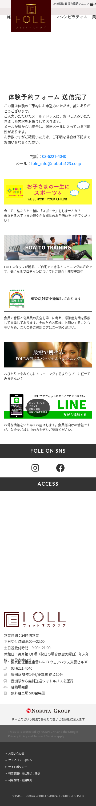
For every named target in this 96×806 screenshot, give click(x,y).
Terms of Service (45, 736)
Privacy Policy (17, 736)
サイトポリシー (17, 767)
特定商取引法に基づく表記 (24, 773)
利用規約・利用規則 (20, 780)
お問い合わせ (16, 753)
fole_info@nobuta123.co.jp (56, 163)
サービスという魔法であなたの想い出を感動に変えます (48, 719)
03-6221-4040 (54, 156)
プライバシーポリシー (21, 760)
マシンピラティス (71, 16)
